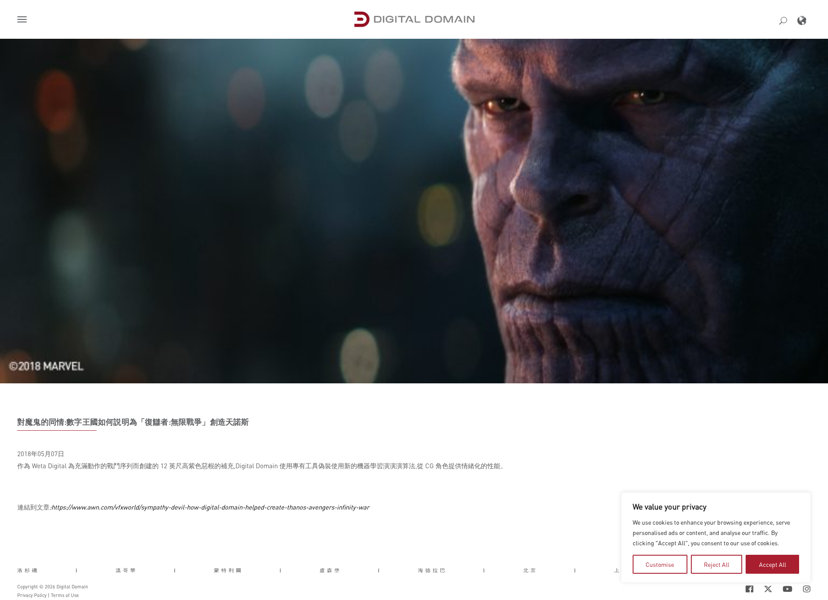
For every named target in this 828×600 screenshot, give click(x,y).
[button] (23, 20)
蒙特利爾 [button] (228, 570)
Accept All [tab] (772, 564)
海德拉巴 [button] (432, 570)
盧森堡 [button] (331, 570)
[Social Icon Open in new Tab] (721, 589)
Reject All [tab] (716, 564)
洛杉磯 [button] (28, 570)
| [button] (77, 570)
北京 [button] (530, 570)
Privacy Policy (32, 595)
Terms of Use (65, 595)
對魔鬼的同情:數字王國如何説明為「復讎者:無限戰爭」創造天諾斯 (133, 422)
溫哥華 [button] (127, 570)
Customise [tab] (660, 564)
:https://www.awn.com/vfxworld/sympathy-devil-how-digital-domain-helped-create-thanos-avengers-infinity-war (209, 507)
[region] (716, 537)
